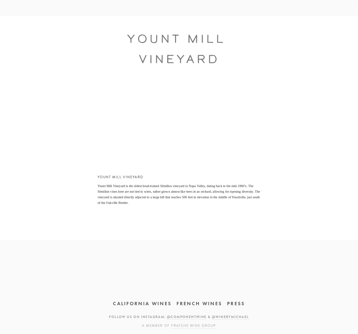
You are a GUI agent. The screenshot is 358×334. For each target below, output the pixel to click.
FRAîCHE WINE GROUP (193, 325)
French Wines (199, 303)
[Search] (46, 8)
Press (236, 303)
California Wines (142, 303)
